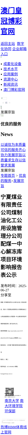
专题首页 (8, 176)
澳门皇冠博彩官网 (11, 21)
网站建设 (9, 422)
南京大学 (12, 401)
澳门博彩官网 (14, 90)
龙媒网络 (12, 422)
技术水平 (10, 69)
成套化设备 (12, 64)
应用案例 (10, 74)
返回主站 (8, 44)
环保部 (10, 411)
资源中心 (10, 79)
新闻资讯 (10, 84)
